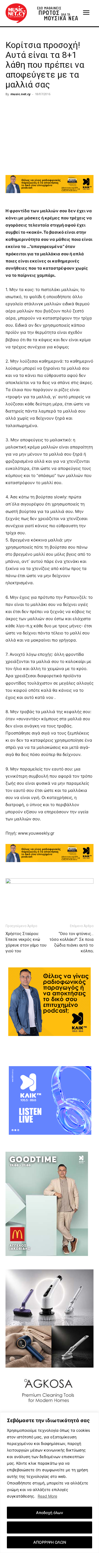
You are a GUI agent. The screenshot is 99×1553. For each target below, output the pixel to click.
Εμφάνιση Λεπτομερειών (49, 1527)
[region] (49, 1482)
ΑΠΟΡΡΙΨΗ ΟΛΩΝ (49, 1542)
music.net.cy (20, 94)
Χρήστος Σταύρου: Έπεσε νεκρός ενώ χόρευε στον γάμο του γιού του (26, 942)
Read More (47, 1496)
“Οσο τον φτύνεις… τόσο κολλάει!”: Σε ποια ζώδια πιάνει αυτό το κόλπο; (72, 942)
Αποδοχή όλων (49, 1512)
